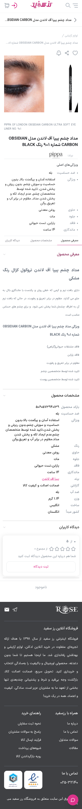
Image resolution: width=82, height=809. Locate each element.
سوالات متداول (68, 740)
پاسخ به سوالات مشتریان (24, 731)
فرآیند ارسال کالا (31, 740)
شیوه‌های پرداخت (29, 748)
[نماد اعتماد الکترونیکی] (33, 780)
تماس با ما (71, 731)
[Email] (7, 609)
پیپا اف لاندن (50, 479)
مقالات (73, 748)
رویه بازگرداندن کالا (28, 756)
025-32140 (69, 782)
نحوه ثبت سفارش (29, 723)
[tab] (69, 240)
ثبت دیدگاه (41, 566)
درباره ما (72, 723)
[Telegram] (15, 609)
